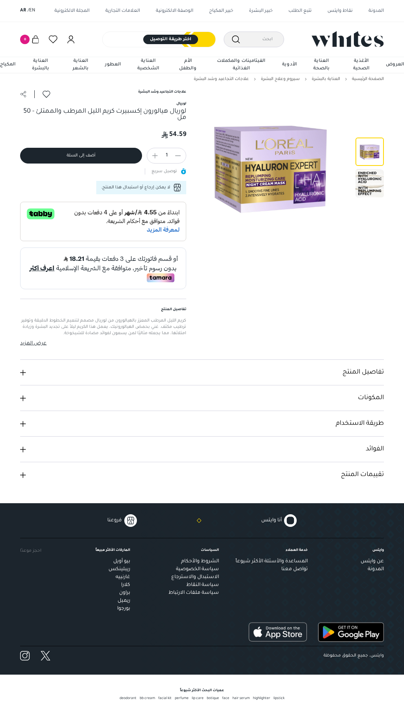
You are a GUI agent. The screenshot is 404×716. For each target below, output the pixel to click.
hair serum (241, 699)
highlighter (261, 699)
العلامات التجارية (122, 11)
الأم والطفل (187, 65)
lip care (198, 699)
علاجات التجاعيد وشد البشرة (221, 79)
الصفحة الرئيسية (368, 79)
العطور (113, 64)
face (225, 699)
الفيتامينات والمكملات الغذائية (241, 65)
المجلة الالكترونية (72, 11)
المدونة (376, 11)
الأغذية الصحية (361, 65)
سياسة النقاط (202, 585)
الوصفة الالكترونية (174, 11)
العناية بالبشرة (40, 65)
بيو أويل (121, 561)
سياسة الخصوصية (197, 569)
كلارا (125, 585)
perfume (182, 699)
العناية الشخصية (148, 65)
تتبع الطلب (300, 11)
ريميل (124, 601)
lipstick (278, 699)
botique (213, 699)
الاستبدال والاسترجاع (195, 577)
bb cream (147, 699)
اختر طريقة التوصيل (170, 39)
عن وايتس (372, 561)
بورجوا (123, 609)
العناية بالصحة (321, 65)
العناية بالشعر (80, 65)
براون (124, 593)
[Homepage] (348, 39)
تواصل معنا (294, 569)
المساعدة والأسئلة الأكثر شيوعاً (272, 561)
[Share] (23, 94)
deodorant (128, 699)
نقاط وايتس (340, 11)
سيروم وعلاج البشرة (280, 79)
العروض (395, 64)
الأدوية (289, 64)
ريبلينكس (119, 569)
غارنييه (123, 577)
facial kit (165, 699)
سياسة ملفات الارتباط (193, 593)
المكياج (7, 64)
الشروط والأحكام (200, 561)
